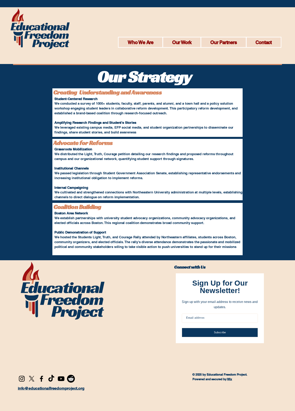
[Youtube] (61, 379)
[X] (32, 379)
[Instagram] (22, 379)
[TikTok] (51, 379)
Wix (229, 379)
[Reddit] (71, 379)
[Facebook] (41, 379)
